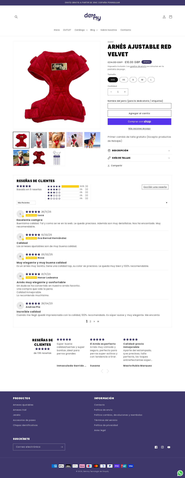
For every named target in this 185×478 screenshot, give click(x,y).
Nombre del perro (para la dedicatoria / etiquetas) (135, 101)
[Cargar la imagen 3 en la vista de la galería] (57, 140)
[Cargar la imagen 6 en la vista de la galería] (21, 158)
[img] (33, 211)
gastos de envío (138, 66)
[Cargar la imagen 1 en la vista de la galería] (21, 140)
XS (123, 79)
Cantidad (112, 86)
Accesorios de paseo (24, 420)
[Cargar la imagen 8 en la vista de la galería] (57, 158)
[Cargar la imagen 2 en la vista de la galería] (39, 140)
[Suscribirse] (62, 447)
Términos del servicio (106, 420)
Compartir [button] (116, 165)
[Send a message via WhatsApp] (180, 473)
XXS (113, 79)
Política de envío (103, 409)
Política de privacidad (106, 425)
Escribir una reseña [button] (155, 187)
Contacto (99, 404)
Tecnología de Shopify (99, 471)
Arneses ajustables (23, 404)
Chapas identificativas (25, 425)
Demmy (86, 471)
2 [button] (90, 321)
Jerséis (16, 414)
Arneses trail (19, 409)
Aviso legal (100, 430)
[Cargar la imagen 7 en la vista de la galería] (39, 158)
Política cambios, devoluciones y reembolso (118, 414)
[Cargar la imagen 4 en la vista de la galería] (74, 140)
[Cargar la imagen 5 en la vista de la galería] (92, 140)
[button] (16, 17)
